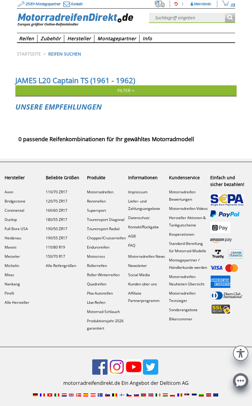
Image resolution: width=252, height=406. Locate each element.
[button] (240, 352)
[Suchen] (230, 18)
